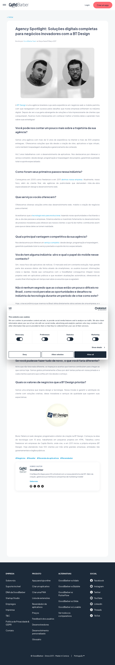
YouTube (98, 598)
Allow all (90, 354)
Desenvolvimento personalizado (40, 632)
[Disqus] (57, 522)
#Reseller (31, 458)
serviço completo (51, 242)
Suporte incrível (13, 586)
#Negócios (20, 458)
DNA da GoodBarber (15, 592)
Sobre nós (10, 580)
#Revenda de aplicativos (48, 458)
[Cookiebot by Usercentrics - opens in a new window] (96, 308)
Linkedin (98, 604)
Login (87, 5)
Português (78, 656)
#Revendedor (66, 458)
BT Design (21, 105)
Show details (97, 347)
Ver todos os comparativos (65, 614)
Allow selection (58, 354)
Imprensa (10, 610)
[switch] (45, 339)
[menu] (4, 5)
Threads (98, 610)
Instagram (99, 586)
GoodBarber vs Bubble (69, 586)
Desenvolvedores (40, 624)
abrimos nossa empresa (71, 179)
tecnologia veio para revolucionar (46, 215)
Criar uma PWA (39, 592)
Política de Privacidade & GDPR (17, 623)
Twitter (97, 592)
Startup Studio (13, 598)
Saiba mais (34, 481)
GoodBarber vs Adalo (68, 580)
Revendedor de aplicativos (39, 605)
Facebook (99, 580)
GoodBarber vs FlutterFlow (65, 594)
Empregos (11, 604)
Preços (35, 613)
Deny (25, 354)
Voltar (10, 17)
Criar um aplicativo (41, 586)
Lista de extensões (41, 598)
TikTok (97, 615)
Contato (10, 630)
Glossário (36, 639)
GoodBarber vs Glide (68, 601)
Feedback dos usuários (43, 618)
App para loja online (41, 580)
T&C (8, 615)
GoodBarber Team (29, 41)
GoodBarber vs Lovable (69, 607)
